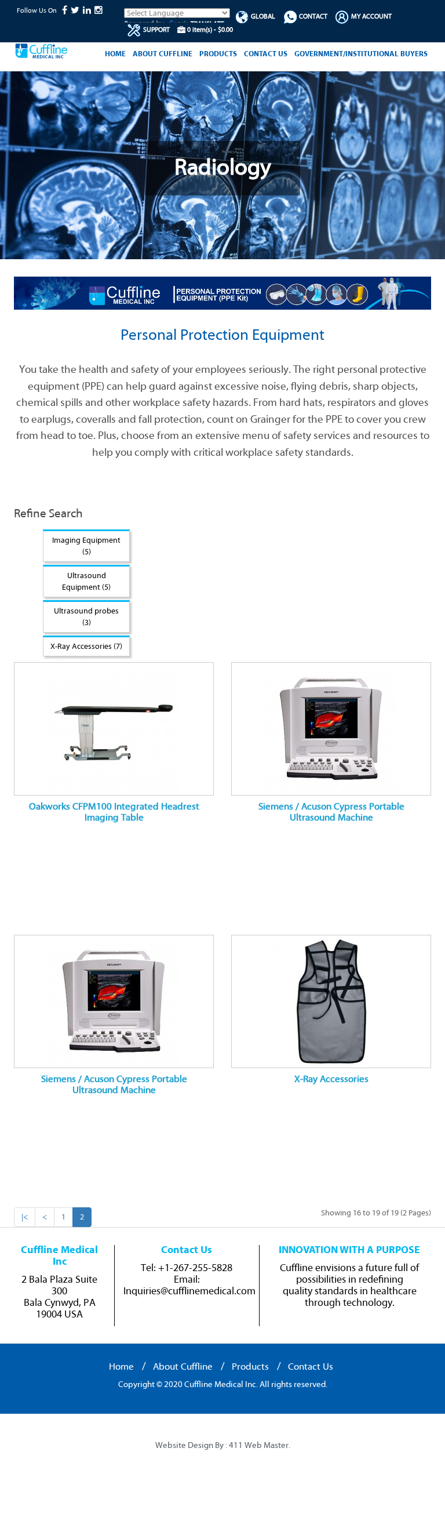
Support (155, 30)
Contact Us (265, 54)
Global (262, 16)
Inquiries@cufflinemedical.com (189, 1291)
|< (24, 1217)
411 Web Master (259, 1446)
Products (218, 54)
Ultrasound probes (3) (86, 616)
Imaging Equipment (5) (86, 546)
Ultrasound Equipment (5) (86, 581)
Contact (312, 16)
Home (115, 54)
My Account (370, 16)
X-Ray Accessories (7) (86, 646)
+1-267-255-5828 (195, 1268)
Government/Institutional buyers (361, 54)
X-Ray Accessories (331, 1079)
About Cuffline (162, 54)
